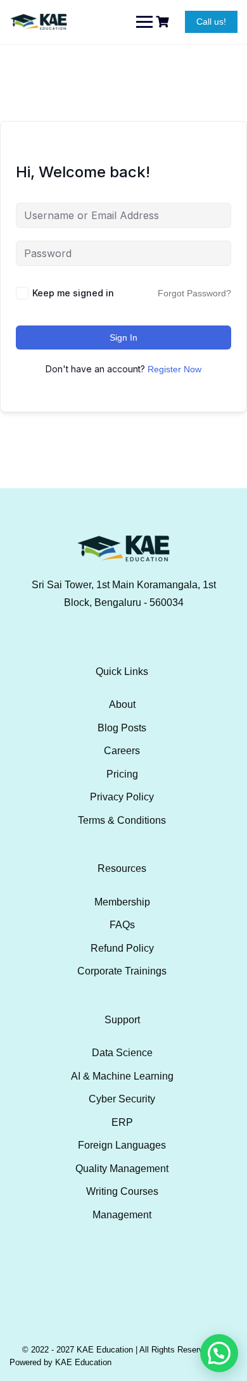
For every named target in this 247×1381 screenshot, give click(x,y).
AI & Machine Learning (122, 1076)
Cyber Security (122, 1099)
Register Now (174, 369)
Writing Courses (122, 1191)
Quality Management (121, 1168)
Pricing (122, 774)
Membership (122, 902)
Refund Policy (122, 948)
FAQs (122, 924)
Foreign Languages (122, 1145)
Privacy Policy (122, 796)
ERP (122, 1122)
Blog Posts (122, 727)
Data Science (122, 1052)
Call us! (211, 21)
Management (121, 1214)
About (122, 704)
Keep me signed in (73, 292)
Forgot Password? (194, 293)
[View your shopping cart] (164, 22)
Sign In (123, 337)
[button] (219, 1353)
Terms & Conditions (122, 820)
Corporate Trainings (122, 971)
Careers (122, 750)
